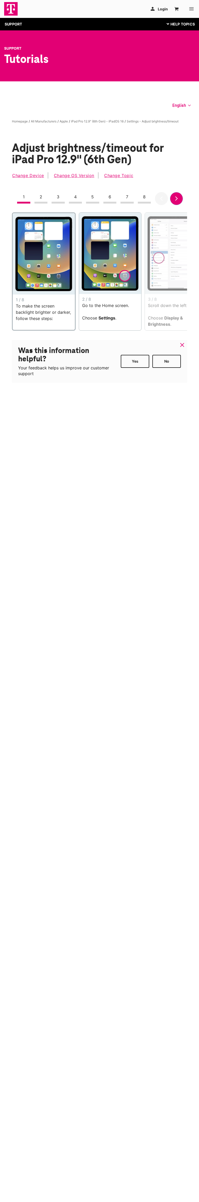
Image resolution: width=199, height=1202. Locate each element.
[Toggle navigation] (179, 24)
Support (13, 48)
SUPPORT (13, 24)
